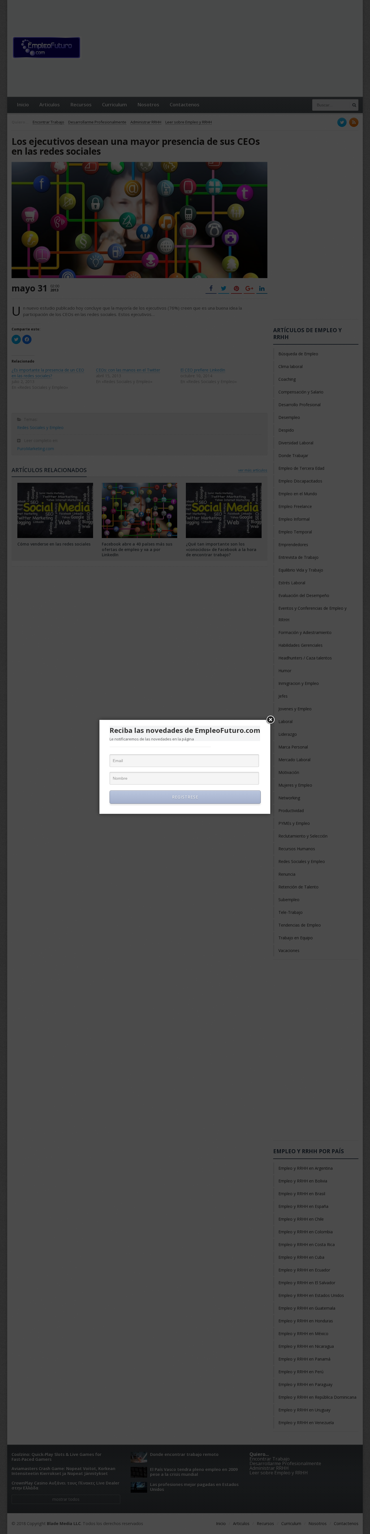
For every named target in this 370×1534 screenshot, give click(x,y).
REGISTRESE (185, 797)
